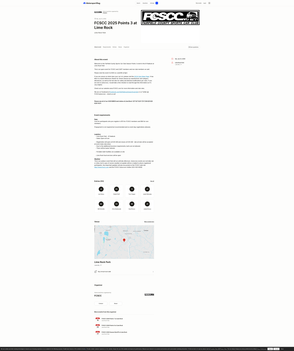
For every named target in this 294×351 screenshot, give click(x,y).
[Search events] (157, 3)
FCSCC (105, 13)
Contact (101, 303)
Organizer (126, 47)
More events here (149, 221)
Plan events (198, 3)
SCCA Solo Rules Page (141, 76)
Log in (204, 3)
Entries (114, 47)
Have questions (194, 47)
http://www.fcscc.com (101, 167)
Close (282, 349)
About (115, 303)
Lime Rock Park (100, 33)
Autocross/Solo (107, 11)
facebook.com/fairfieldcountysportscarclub (124, 92)
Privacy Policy (223, 348)
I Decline (276, 349)
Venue (120, 47)
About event (97, 47)
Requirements (107, 47)
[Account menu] (209, 3)
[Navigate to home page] (91, 3)
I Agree (270, 349)
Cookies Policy (214, 348)
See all (152, 181)
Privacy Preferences (261, 348)
